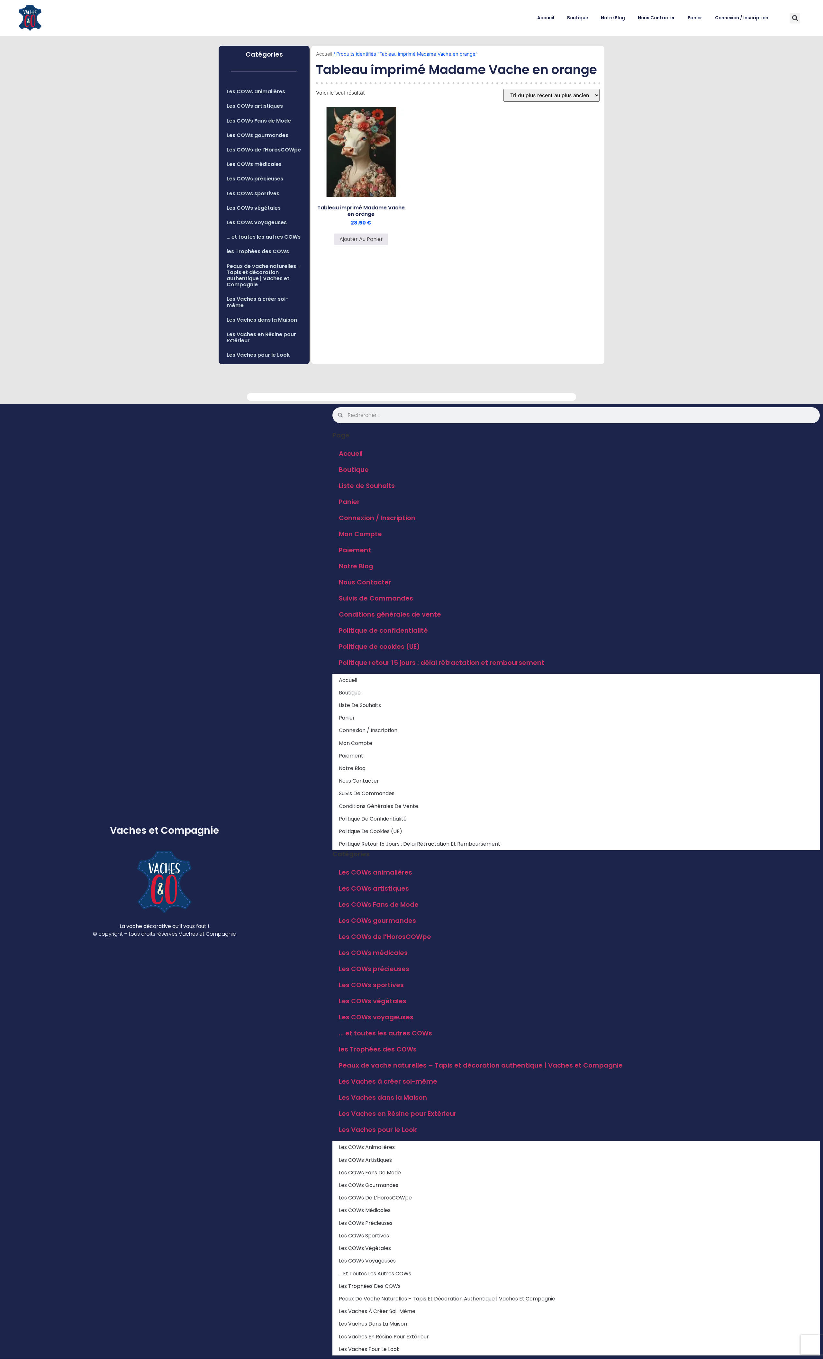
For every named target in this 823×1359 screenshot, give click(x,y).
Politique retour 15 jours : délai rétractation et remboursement (441, 662)
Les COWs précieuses (255, 178)
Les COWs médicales (254, 164)
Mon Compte (360, 533)
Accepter (680, 1336)
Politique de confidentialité (753, 1350)
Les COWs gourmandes (257, 135)
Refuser (731, 1336)
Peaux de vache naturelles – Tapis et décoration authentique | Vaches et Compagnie (264, 275)
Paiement (355, 550)
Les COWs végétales (254, 208)
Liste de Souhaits (367, 485)
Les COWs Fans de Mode (259, 120)
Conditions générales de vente (390, 614)
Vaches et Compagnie (164, 830)
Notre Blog (613, 18)
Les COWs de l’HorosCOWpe (264, 149)
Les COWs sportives (253, 193)
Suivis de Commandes (376, 598)
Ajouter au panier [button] (361, 239)
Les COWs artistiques (255, 106)
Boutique (577, 18)
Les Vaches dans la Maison (262, 320)
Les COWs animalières (256, 91)
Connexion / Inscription (741, 18)
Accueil (545, 18)
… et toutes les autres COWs (264, 237)
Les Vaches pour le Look (258, 355)
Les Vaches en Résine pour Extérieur (261, 337)
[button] (810, 1278)
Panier (695, 18)
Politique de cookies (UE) (379, 646)
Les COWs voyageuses (257, 222)
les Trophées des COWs (258, 251)
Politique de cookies (707, 1350)
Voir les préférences (786, 1336)
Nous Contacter (656, 18)
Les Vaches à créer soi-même (257, 302)
